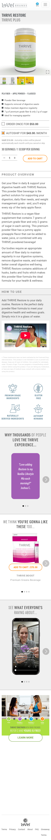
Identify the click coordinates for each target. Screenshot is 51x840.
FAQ (37, 829)
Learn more (25, 737)
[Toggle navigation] (45, 4)
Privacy (12, 829)
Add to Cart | (25, 567)
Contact (21, 829)
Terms (4, 829)
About (30, 829)
